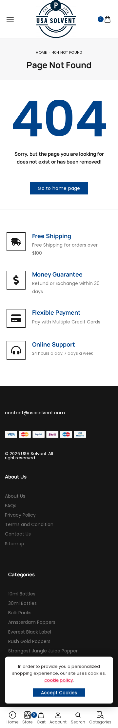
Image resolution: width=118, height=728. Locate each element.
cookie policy (58, 680)
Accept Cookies (59, 693)
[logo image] (56, 19)
